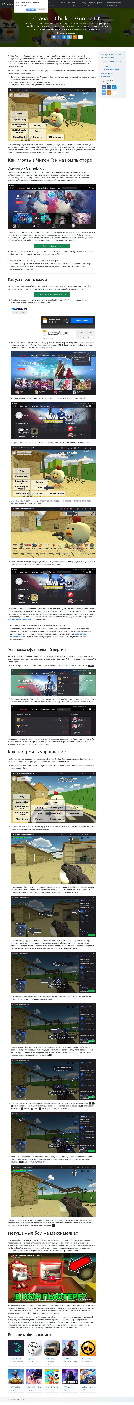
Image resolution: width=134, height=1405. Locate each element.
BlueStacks (65, 3)
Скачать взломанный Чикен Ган (52, 294)
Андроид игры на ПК (95, 4)
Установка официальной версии (112, 67)
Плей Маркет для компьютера (113, 4)
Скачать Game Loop (52, 246)
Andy (84, 3)
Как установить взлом (112, 61)
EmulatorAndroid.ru (12, 4)
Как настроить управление (107, 74)
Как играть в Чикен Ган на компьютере (111, 55)
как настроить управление (20, 619)
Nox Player (74, 4)
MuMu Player (51, 4)
